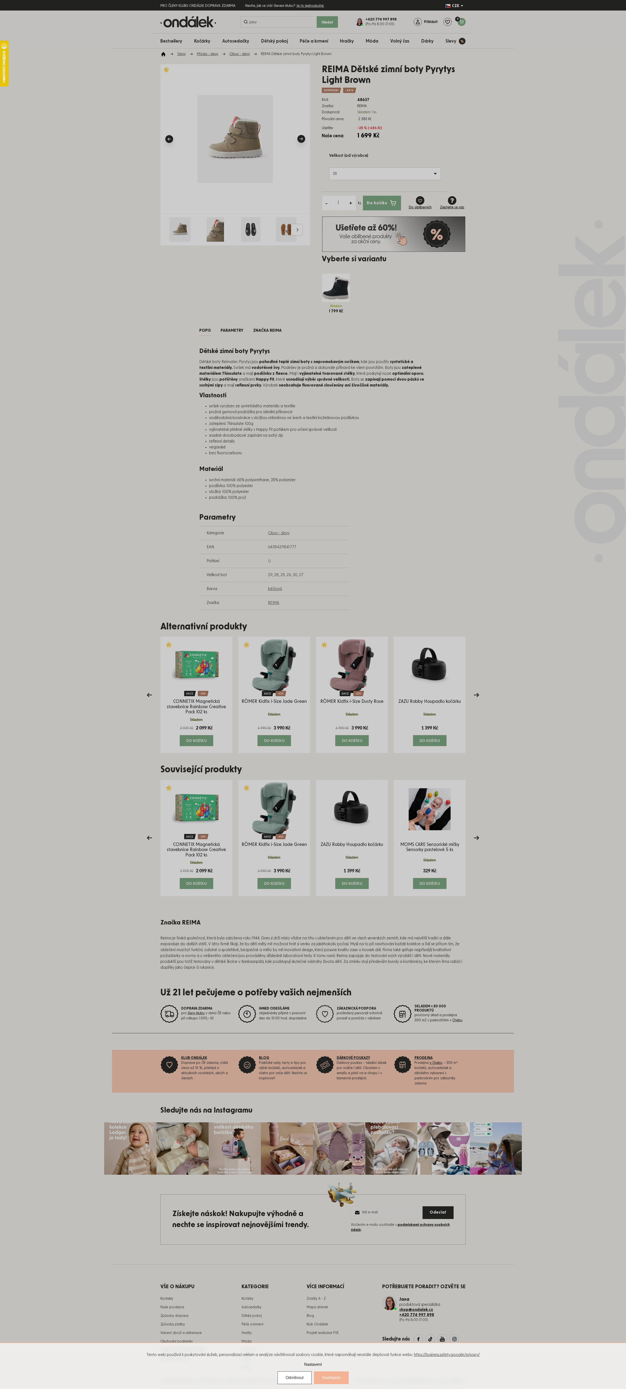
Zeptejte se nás (452, 207)
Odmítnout (294, 1378)
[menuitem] (173, 41)
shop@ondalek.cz (416, 1310)
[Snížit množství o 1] (326, 203)
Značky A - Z (316, 1298)
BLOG (264, 1058)
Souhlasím (331, 1378)
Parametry (232, 330)
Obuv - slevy (279, 533)
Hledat (327, 22)
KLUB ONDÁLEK (194, 1058)
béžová (275, 589)
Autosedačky (251, 1307)
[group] (196, 695)
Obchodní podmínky (176, 1341)
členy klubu (196, 1013)
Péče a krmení (252, 1324)
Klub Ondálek (317, 1324)
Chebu (457, 1020)
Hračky (247, 1333)
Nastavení (313, 1364)
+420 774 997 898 (416, 1315)
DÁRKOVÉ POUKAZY (353, 1058)
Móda (246, 1341)
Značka (267, 330)
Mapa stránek (317, 1307)
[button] (196, 735)
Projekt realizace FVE (323, 1333)
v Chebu (436, 1063)
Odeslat (438, 1212)
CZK (455, 6)
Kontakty (166, 1298)
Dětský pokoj (252, 1316)
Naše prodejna (172, 1307)
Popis (205, 330)
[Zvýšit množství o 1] (351, 203)
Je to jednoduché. (310, 6)
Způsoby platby (172, 1324)
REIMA (273, 603)
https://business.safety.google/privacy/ (447, 1355)
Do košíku (377, 203)
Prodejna (423, 1058)
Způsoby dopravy (174, 1316)
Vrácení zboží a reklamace (181, 1333)
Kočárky (247, 1298)
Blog (310, 1316)
